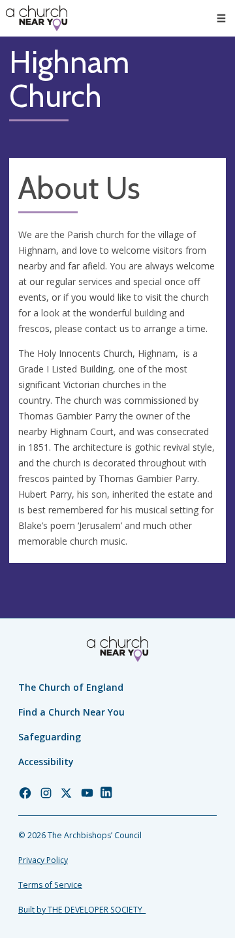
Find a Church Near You (71, 712)
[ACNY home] (36, 18)
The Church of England (70, 687)
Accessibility (46, 761)
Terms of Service (50, 884)
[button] (221, 18)
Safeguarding (49, 737)
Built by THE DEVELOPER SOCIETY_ (82, 909)
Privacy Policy (43, 860)
